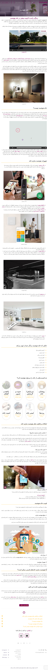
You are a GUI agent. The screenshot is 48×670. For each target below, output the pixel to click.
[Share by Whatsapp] (21, 643)
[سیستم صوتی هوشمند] (18, 385)
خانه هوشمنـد (18, 649)
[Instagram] (21, 635)
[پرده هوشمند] (42, 406)
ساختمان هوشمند (17, 651)
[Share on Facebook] (30, 643)
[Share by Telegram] (18, 643)
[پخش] (45, 50)
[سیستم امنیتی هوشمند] (6, 406)
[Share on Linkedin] (24, 643)
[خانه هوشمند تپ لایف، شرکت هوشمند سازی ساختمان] (43, 2)
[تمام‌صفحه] (10, 50)
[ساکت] (12, 50)
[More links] (13, 2)
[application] (28, 40)
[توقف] (45, 147)
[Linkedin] (27, 635)
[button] (28, 40)
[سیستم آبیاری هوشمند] (6, 385)
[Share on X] (27, 643)
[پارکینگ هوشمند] (18, 406)
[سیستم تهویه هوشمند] (30, 385)
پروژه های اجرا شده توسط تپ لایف (18, 657)
